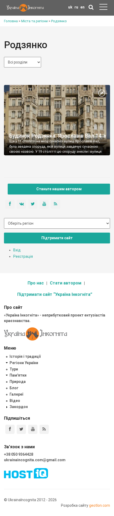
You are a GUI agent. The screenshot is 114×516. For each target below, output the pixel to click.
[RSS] (44, 429)
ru (76, 7)
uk (70, 7)
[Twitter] (21, 429)
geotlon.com (99, 505)
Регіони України (24, 363)
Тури (14, 369)
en (82, 7)
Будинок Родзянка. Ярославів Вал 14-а (57, 136)
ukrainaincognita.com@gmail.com (34, 460)
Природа (18, 381)
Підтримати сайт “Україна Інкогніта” (54, 294)
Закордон (19, 407)
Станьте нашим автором (59, 189)
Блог (14, 388)
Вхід (17, 250)
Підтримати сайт (57, 238)
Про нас (36, 283)
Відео (15, 401)
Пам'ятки (18, 375)
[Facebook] (10, 429)
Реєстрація (23, 256)
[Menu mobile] (103, 8)
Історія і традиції (25, 356)
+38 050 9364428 (18, 454)
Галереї (16, 394)
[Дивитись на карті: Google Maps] (101, 93)
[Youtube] (32, 429)
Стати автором (65, 283)
